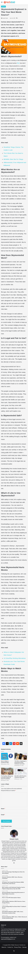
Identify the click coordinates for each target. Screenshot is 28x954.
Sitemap (24, 947)
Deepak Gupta (5, 18)
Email (3, 814)
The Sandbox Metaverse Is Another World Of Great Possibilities (7, 777)
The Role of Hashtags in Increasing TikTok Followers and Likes (20, 762)
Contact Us (10, 947)
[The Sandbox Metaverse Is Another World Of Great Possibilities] (7, 771)
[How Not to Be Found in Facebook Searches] (21, 771)
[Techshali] (9, 2)
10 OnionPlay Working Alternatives (15, 658)
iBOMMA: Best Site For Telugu (13, 159)
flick (18, 63)
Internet (3, 6)
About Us (4, 947)
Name (3, 808)
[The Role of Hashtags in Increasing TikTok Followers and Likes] (21, 756)
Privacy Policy (17, 947)
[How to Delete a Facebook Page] (7, 756)
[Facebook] (3, 743)
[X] (7, 743)
